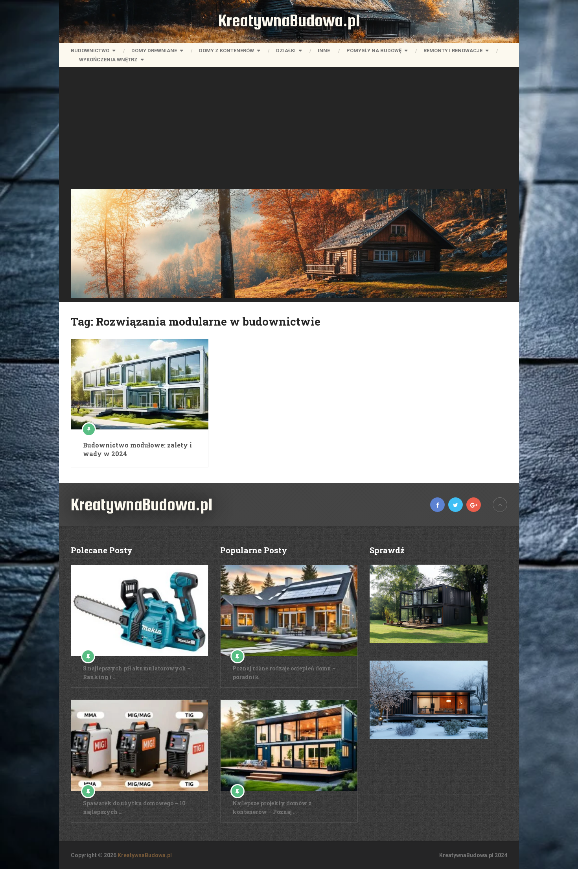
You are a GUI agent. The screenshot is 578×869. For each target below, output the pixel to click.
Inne (324, 50)
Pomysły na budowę (373, 50)
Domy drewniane (154, 50)
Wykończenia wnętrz (108, 60)
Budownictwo (90, 50)
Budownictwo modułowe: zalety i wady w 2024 (137, 449)
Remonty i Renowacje (452, 50)
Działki (286, 50)
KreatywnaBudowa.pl (289, 20)
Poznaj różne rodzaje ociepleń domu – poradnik (284, 673)
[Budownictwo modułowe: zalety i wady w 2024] (139, 384)
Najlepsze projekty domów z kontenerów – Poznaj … (271, 807)
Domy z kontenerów (226, 50)
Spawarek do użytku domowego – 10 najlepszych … (134, 807)
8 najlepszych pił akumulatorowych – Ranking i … (137, 673)
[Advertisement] (289, 130)
